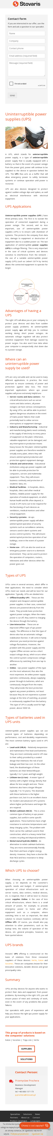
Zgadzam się (37, 1134)
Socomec (9, 963)
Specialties (15, 1114)
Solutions (27, 1114)
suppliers (26, 1048)
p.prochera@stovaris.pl (25, 1095)
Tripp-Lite (27, 1040)
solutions (26, 1059)
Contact (36, 1117)
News (37, 1114)
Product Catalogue (18, 1121)
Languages (35, 1121)
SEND (12, 95)
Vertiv (34, 960)
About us (25, 1117)
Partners (14, 1117)
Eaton (40, 960)
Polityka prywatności (20, 1134)
